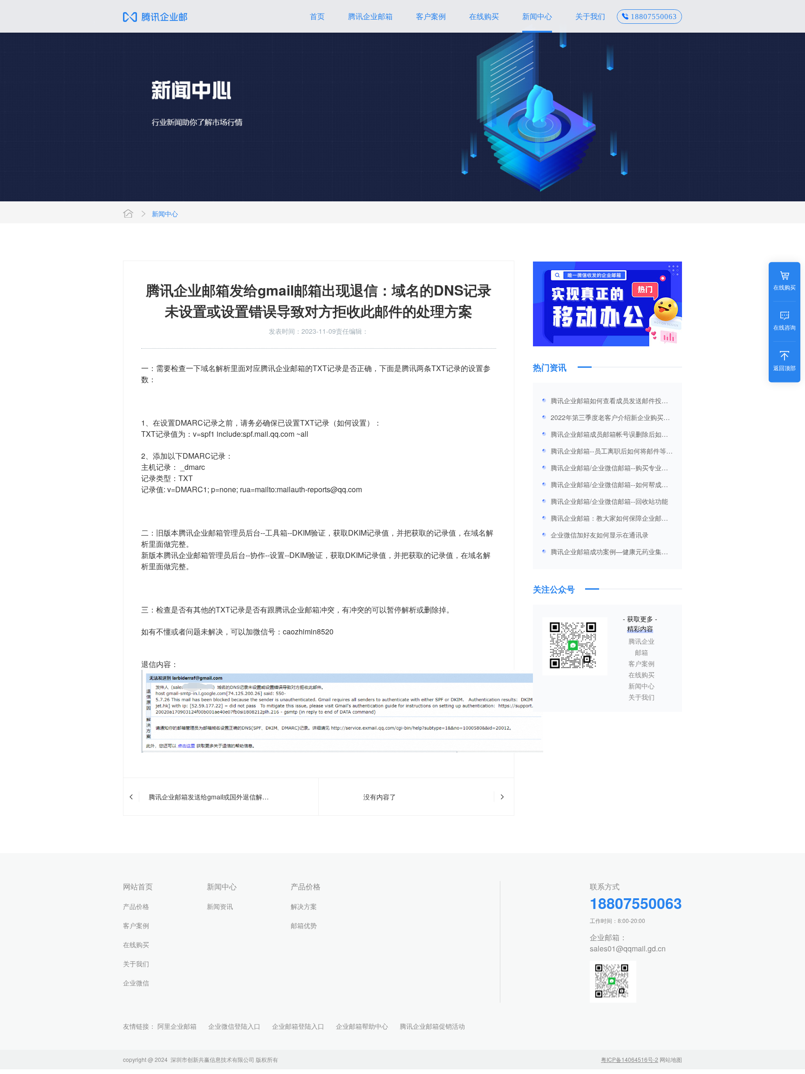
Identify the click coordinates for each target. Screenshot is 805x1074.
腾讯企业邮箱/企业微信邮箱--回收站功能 (609, 501)
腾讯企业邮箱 (370, 16)
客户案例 (431, 16)
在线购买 (484, 16)
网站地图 (671, 1059)
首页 (317, 16)
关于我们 (590, 16)
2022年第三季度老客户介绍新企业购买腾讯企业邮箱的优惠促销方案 (610, 419)
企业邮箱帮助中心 (362, 1026)
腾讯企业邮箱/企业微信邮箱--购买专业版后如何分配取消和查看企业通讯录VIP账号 (611, 469)
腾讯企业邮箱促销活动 (432, 1026)
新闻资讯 (220, 906)
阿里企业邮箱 (177, 1026)
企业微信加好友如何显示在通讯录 (599, 534)
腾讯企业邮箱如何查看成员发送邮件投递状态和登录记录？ (609, 402)
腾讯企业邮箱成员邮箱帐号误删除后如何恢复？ (609, 435)
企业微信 (136, 982)
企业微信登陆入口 (234, 1026)
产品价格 (136, 906)
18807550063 (654, 17)
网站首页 (128, 213)
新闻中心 (537, 16)
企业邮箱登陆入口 (298, 1026)
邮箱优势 (304, 925)
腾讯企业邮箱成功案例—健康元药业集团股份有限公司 (609, 553)
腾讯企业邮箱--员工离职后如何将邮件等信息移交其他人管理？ (612, 452)
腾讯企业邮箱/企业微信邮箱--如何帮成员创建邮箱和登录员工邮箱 (609, 486)
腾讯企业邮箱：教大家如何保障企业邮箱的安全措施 (609, 519)
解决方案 (304, 906)
